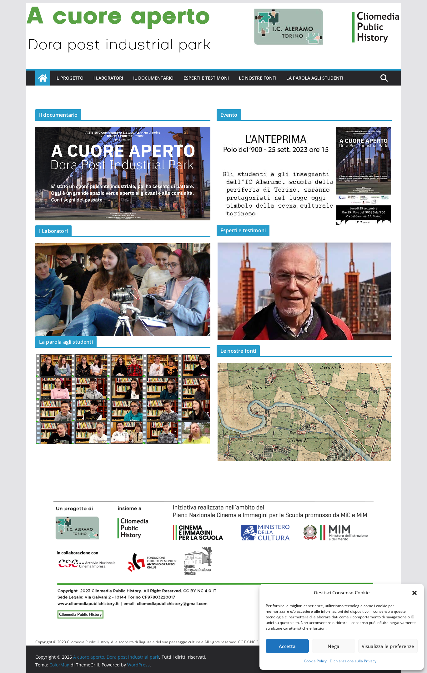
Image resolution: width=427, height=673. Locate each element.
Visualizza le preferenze (388, 646)
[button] (414, 593)
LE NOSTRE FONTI (257, 78)
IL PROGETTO (69, 78)
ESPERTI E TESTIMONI (206, 78)
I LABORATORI (108, 78)
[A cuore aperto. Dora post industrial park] (213, 7)
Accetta (287, 646)
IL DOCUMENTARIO (153, 78)
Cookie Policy (315, 661)
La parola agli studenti (314, 78)
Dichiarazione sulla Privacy (353, 661)
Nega (333, 646)
